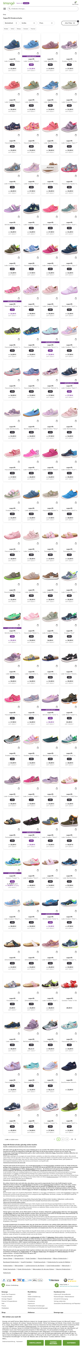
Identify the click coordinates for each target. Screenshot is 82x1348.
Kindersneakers (8, 1266)
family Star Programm (8, 1294)
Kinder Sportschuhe (9, 1269)
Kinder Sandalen (31, 1258)
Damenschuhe (37, 1165)
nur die (14, 1150)
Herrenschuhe (50, 1165)
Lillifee (16, 1173)
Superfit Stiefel (26, 1185)
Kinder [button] (6, 29)
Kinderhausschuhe (39, 1262)
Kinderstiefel (15, 1169)
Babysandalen (19, 1266)
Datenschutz (31, 1299)
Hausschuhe (74, 1212)
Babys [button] (19, 29)
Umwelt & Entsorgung (61, 1299)
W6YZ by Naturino (63, 1251)
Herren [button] (33, 29)
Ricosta (36, 1251)
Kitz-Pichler (9, 1213)
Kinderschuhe (25, 1251)
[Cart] (19, 53)
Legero (68, 1245)
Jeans (29, 1189)
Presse (4, 1306)
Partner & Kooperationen (9, 1301)
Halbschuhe (50, 1237)
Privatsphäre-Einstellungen (36, 1306)
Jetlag (51, 1189)
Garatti (5, 1154)
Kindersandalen (30, 1169)
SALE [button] (12, 29)
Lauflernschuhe (56, 1212)
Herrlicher (44, 1189)
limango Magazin (7, 1299)
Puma (54, 1153)
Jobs (3, 1303)
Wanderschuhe (19, 1258)
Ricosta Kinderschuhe (44, 1258)
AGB (29, 1294)
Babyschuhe (66, 1266)
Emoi (74, 1193)
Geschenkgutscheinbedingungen (38, 1308)
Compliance (31, 1301)
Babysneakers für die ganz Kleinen (43, 1269)
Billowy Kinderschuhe (60, 1258)
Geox (44, 1251)
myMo (70, 1186)
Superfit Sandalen (26, 1262)
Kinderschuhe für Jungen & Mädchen (58, 1262)
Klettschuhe (7, 1273)
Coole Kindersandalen (53, 1266)
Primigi (41, 1251)
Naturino (51, 1251)
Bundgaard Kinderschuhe (11, 1262)
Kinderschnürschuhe (52, 1177)
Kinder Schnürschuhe (24, 1269)
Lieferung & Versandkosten (62, 1294)
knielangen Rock (48, 1185)
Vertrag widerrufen (60, 1301)
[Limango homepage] (9, 3)
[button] (11, 23)
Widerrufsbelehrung (34, 1297)
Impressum (31, 1303)
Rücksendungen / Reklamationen (64, 1297)
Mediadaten (5, 1308)
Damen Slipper (7, 1258)
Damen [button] (26, 29)
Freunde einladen (7, 1297)
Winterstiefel (7, 1239)
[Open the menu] (4, 8)
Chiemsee (51, 1186)
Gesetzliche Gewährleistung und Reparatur (67, 1303)
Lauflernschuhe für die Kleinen (34, 1266)
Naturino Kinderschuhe (63, 1269)
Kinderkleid (67, 1193)
